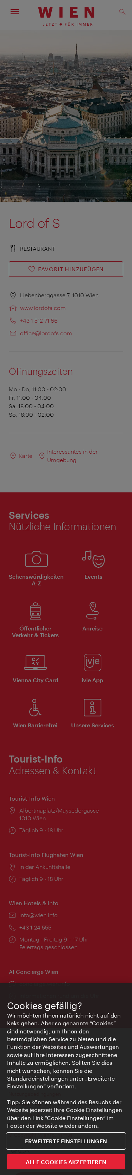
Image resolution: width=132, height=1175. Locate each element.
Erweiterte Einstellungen (66, 1141)
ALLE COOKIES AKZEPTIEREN (66, 1161)
